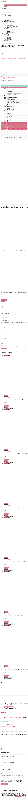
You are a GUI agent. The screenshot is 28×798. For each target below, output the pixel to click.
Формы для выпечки (11, 23)
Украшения (6, 40)
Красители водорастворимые (13, 17)
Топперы (8, 41)
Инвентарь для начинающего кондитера (13, 717)
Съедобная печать (8, 43)
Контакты (6, 10)
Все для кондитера (8, 9)
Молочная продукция (9, 29)
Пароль (3, 760)
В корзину (3, 300)
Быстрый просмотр (8, 397)
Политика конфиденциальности (8, 724)
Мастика (6, 33)
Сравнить (3, 301)
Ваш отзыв (3, 338)
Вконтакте (3, 710)
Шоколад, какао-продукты (10, 21)
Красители (6, 34)
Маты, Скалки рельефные (12, 26)
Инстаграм (3, 712)
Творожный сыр (10, 32)
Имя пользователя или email (8, 756)
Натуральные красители (12, 19)
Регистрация (4, 784)
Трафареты (9, 27)
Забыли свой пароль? (6, 765)
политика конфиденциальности (17, 781)
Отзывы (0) (6, 313)
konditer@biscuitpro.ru (9, 706)
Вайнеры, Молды (10, 25)
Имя (2, 340)
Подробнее (6, 405)
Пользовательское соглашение (8, 726)
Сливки (8, 31)
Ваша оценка (4, 327)
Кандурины (9, 16)
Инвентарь (6, 22)
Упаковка (6, 28)
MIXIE (5, 14)
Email (2, 343)
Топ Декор (9, 37)
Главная (5, 8)
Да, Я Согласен (18, 796)
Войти (12, 762)
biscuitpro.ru (6, 707)
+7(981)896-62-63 (8, 12)
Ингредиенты (7, 20)
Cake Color (9, 38)
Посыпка (9, 15)
